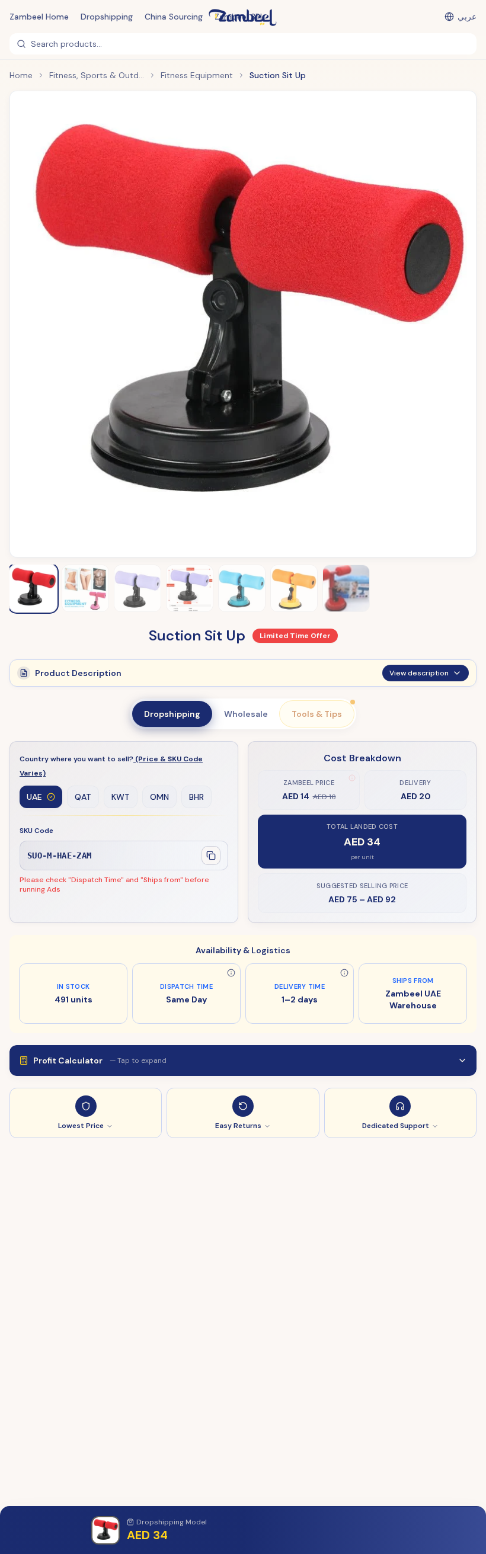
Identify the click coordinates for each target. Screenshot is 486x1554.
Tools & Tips (317, 714)
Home (21, 75)
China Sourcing (174, 16)
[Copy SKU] (211, 855)
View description (419, 673)
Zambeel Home (39, 16)
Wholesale (246, 714)
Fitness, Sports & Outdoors (96, 75)
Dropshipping (107, 16)
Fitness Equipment (197, 75)
